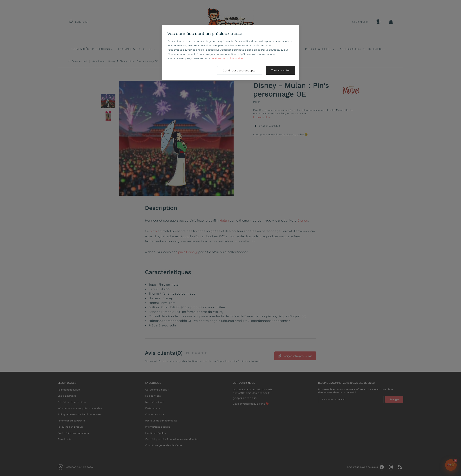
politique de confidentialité (227, 58)
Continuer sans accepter (239, 70)
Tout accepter (280, 70)
